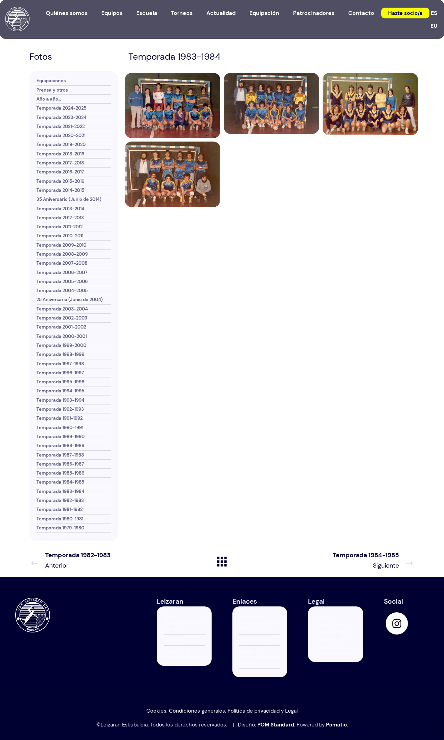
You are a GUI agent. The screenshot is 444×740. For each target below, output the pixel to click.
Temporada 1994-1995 (60, 391)
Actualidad (250, 617)
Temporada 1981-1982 (59, 509)
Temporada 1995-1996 (60, 382)
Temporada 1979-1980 (60, 528)
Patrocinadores (255, 640)
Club (168, 617)
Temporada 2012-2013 (60, 218)
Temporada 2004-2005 (62, 291)
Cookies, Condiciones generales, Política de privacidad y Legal (333, 632)
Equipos (172, 628)
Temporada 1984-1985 (60, 482)
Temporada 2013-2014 (60, 209)
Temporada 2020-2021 (60, 135)
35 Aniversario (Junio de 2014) (68, 199)
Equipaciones (51, 81)
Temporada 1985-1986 (60, 473)
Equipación (250, 651)
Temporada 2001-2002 (61, 327)
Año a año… (48, 99)
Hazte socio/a (253, 628)
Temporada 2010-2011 (59, 236)
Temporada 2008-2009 (62, 254)
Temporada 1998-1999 (60, 354)
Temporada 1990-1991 (59, 428)
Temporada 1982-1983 (60, 500)
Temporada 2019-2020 (61, 144)
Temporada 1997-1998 (60, 364)
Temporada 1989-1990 (60, 437)
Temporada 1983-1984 (60, 491)
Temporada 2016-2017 (60, 172)
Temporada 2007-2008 (61, 263)
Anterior (78, 560)
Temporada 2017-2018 (60, 163)
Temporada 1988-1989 (60, 446)
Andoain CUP (177, 651)
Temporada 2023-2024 (61, 117)
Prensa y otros (52, 90)
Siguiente (366, 560)
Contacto (249, 662)
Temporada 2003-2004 (62, 309)
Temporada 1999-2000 (61, 345)
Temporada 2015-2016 (60, 181)
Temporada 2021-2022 (60, 126)
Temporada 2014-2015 (60, 190)
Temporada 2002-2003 (61, 318)
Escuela (171, 640)
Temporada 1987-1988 (60, 455)
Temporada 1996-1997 (60, 373)
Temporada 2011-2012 (59, 227)
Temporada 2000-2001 (61, 336)
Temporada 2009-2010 (61, 245)
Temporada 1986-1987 (60, 464)
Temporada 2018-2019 (60, 154)
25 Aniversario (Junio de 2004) (69, 300)
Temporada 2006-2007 (61, 272)
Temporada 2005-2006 (62, 281)
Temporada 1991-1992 (59, 418)
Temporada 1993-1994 (60, 400)
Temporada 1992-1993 (60, 409)
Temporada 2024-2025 (61, 108)
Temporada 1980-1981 (59, 519)
